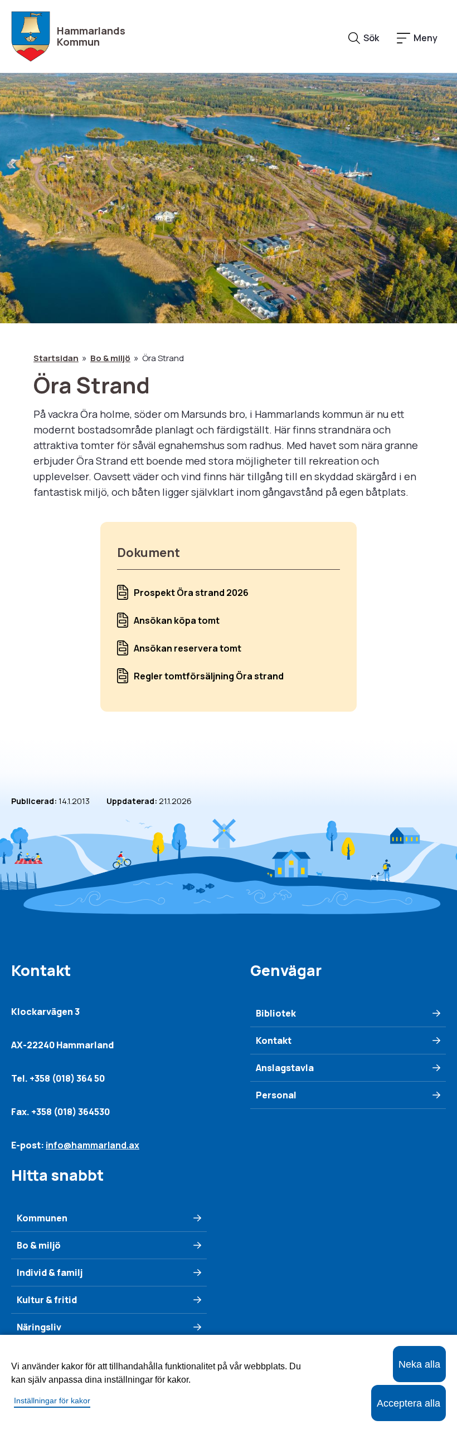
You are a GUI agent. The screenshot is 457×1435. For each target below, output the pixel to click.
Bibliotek (276, 1013)
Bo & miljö (110, 358)
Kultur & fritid (47, 1300)
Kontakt (273, 1040)
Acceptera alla (408, 1403)
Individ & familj (49, 1272)
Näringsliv (39, 1327)
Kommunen (42, 1218)
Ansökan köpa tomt (177, 620)
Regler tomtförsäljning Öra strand (209, 676)
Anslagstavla (285, 1068)
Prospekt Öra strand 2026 (191, 592)
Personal (276, 1095)
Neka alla (419, 1364)
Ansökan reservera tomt (187, 648)
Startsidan (56, 358)
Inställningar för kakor (52, 1400)
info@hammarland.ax (92, 1145)
